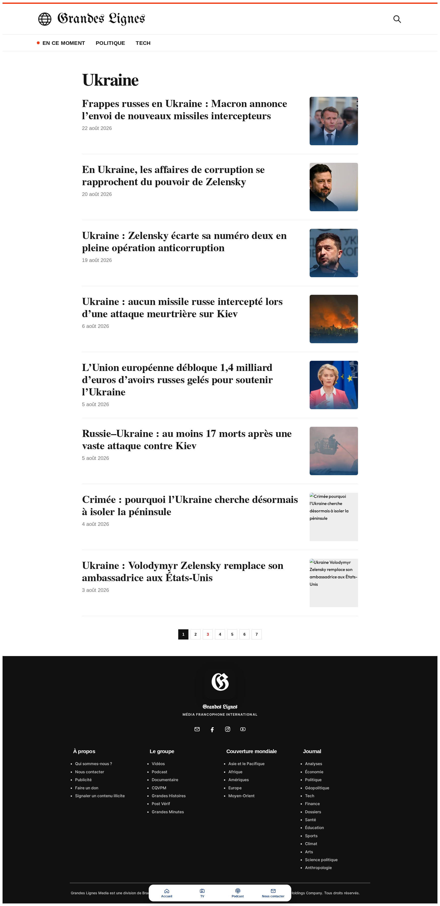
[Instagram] (227, 729)
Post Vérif (160, 803)
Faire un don (86, 787)
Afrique (234, 771)
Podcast (159, 771)
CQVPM (158, 787)
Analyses (313, 763)
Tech (143, 43)
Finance (312, 803)
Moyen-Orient (241, 795)
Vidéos (158, 763)
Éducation (314, 827)
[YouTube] (243, 729)
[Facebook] (212, 729)
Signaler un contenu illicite (99, 795)
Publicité (83, 779)
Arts (308, 851)
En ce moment (64, 43)
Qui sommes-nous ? (93, 763)
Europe (234, 787)
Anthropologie (318, 867)
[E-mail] (197, 729)
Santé (310, 819)
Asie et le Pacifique (246, 763)
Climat (310, 843)
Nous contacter (89, 771)
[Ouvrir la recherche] (397, 19)
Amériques (238, 779)
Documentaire (164, 779)
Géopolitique (316, 787)
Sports (311, 835)
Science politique (321, 859)
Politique (110, 43)
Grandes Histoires (168, 795)
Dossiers (312, 811)
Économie (313, 771)
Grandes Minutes (167, 811)
